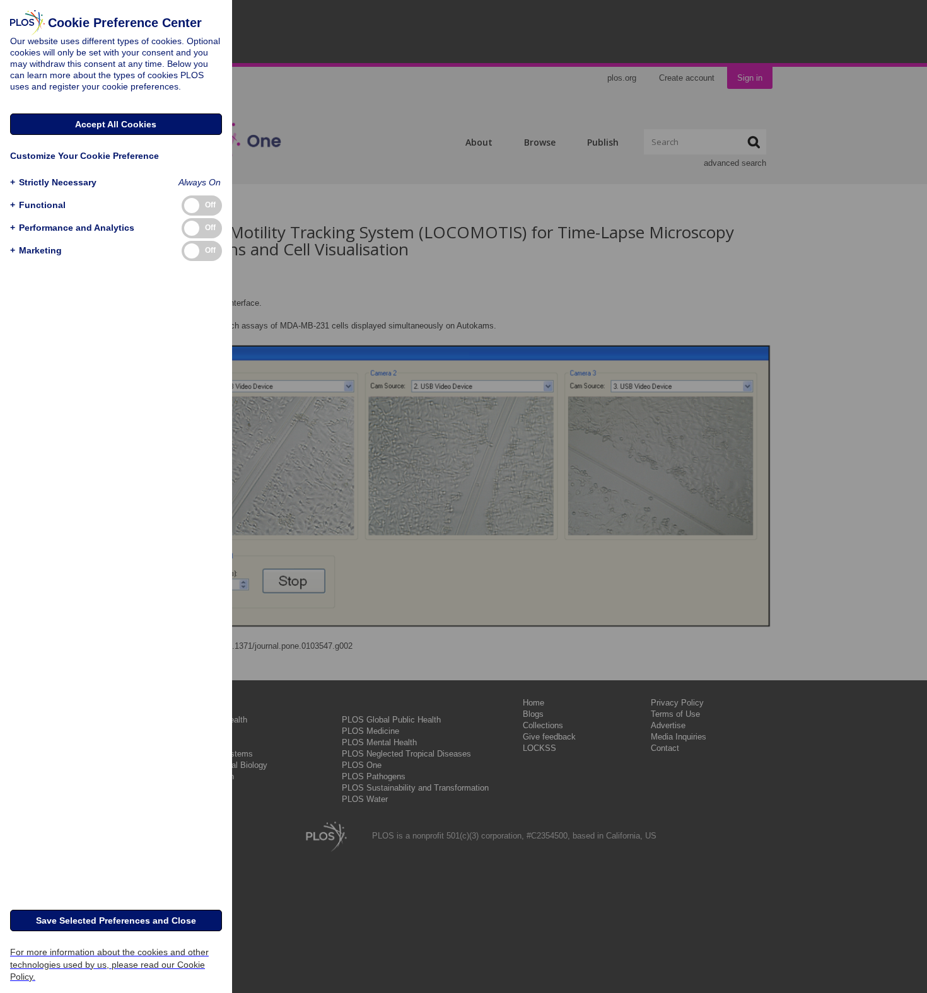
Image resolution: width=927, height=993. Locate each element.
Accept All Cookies (115, 124)
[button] (53, 183)
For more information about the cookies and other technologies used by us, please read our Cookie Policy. (109, 964)
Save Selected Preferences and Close (116, 920)
